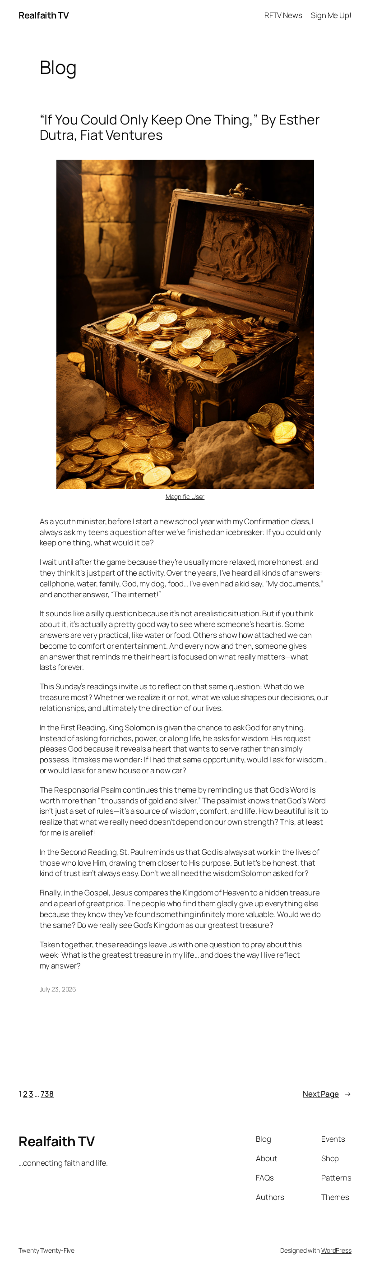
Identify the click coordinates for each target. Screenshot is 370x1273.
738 (47, 1094)
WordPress (336, 1250)
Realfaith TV (43, 15)
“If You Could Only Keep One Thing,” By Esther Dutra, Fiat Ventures (180, 127)
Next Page (327, 1094)
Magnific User (185, 496)
